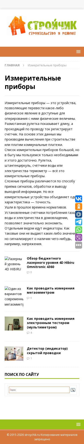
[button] (77, 51)
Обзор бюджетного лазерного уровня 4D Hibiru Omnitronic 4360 (50, 262)
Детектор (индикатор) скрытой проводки (47, 350)
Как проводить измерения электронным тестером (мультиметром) (50, 322)
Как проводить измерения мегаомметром (50, 290)
